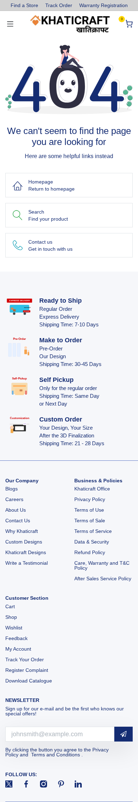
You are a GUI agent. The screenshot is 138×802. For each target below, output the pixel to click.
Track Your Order (24, 659)
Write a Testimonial (26, 563)
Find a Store (24, 5)
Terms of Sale (89, 520)
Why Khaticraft (21, 531)
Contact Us (17, 520)
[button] (123, 734)
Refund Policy (89, 552)
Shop (11, 617)
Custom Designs (23, 542)
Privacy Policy (89, 499)
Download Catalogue (28, 681)
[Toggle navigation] (10, 23)
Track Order (58, 5)
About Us (15, 510)
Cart (10, 606)
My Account (18, 649)
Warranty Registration (103, 5)
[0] (129, 24)
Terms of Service (93, 531)
